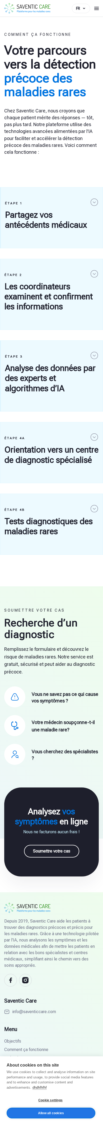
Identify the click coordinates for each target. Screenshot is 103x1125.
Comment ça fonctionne (26, 1049)
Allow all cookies (51, 1113)
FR (78, 8)
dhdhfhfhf (39, 1087)
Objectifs (12, 1041)
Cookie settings (50, 1100)
